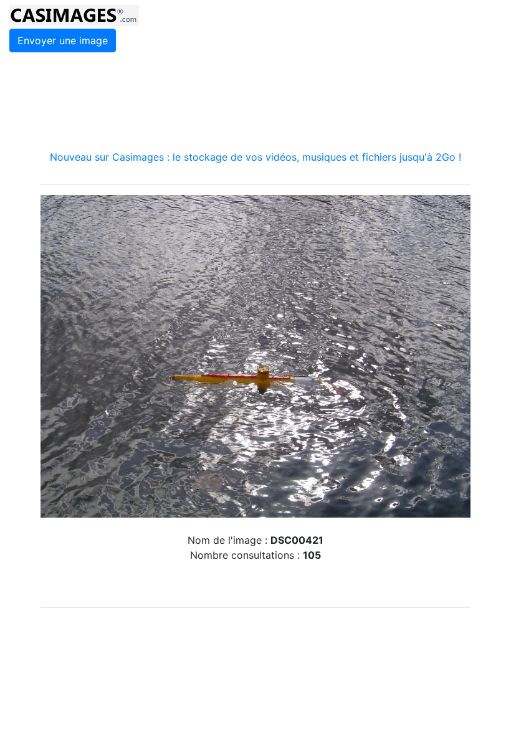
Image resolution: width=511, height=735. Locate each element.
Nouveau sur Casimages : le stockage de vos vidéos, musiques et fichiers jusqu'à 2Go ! (255, 157)
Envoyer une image (62, 40)
